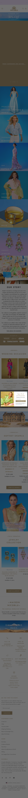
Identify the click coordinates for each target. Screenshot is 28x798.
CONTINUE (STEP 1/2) (20, 401)
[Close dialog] (26, 392)
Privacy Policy (19, 404)
